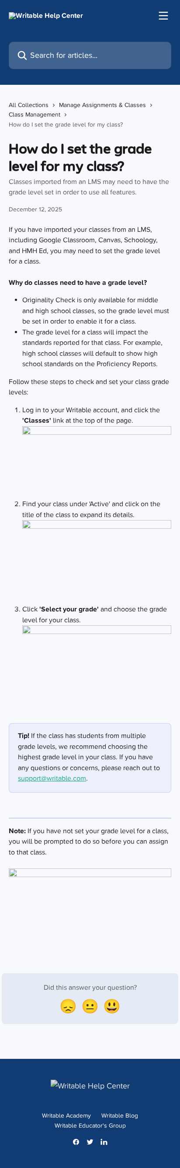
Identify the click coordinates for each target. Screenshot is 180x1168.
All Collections (28, 105)
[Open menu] (163, 15)
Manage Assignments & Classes (102, 105)
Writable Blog (119, 1115)
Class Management (34, 114)
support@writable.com (52, 778)
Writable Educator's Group (90, 1125)
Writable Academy (66, 1115)
